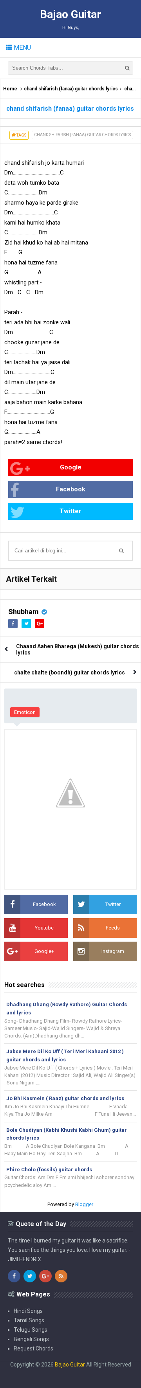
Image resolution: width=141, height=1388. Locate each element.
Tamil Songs (29, 1320)
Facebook (70, 489)
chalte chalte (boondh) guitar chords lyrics (69, 672)
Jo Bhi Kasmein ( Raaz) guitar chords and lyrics (65, 1098)
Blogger (84, 1204)
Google (70, 467)
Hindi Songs (28, 1311)
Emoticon (25, 712)
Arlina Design (55, 1371)
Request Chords (33, 1348)
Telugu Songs (30, 1330)
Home (10, 89)
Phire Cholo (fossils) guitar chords (49, 1169)
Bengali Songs (31, 1339)
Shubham (23, 612)
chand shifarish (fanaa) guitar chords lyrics (71, 89)
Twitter (70, 511)
